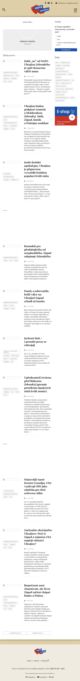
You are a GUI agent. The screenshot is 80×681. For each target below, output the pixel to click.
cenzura (58, 77)
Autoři (36, 661)
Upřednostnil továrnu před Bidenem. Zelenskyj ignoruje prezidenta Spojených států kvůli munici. (37, 384)
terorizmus (13, 126)
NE (59, 39)
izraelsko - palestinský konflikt (10, 351)
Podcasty (30, 677)
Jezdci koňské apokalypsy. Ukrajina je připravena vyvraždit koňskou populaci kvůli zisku (37, 169)
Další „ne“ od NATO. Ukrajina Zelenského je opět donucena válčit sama (37, 66)
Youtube (42, 677)
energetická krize (61, 74)
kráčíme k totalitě (61, 92)
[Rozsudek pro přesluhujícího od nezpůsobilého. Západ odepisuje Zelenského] (12, 250)
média (72, 97)
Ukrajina (13, 78)
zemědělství (14, 179)
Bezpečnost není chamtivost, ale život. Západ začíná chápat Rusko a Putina (37, 590)
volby (5, 395)
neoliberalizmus (8, 176)
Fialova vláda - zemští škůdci (64, 89)
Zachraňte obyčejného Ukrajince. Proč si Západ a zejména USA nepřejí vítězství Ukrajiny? (38, 537)
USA (5, 81)
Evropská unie (60, 100)
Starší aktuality (38, 633)
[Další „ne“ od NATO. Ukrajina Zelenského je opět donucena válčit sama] (12, 65)
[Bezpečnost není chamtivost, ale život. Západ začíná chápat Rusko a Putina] (12, 589)
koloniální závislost (62, 71)
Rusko (5, 126)
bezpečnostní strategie (11, 596)
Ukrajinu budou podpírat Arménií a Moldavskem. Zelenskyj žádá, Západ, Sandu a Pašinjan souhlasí (36, 114)
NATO (17, 75)
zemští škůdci (60, 68)
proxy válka (15, 355)
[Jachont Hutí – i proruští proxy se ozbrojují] (12, 343)
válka (10, 81)
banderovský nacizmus (10, 72)
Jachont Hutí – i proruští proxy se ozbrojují (35, 341)
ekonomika (7, 173)
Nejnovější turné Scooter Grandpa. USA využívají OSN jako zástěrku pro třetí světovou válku (37, 486)
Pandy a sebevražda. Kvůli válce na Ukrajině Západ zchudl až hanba (36, 296)
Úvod (29, 661)
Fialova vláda (60, 95)
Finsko (6, 305)
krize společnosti (61, 86)
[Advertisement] (29, 227)
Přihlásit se (62, 3)
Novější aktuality (14, 633)
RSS (52, 677)
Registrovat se (73, 3)
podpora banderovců (10, 123)
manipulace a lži (8, 75)
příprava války (65, 62)
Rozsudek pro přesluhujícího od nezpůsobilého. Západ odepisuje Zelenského (37, 251)
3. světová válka (8, 491)
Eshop (44, 661)
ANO (59, 36)
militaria (6, 355)
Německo (6, 78)
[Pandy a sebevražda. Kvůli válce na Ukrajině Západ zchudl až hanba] (12, 295)
